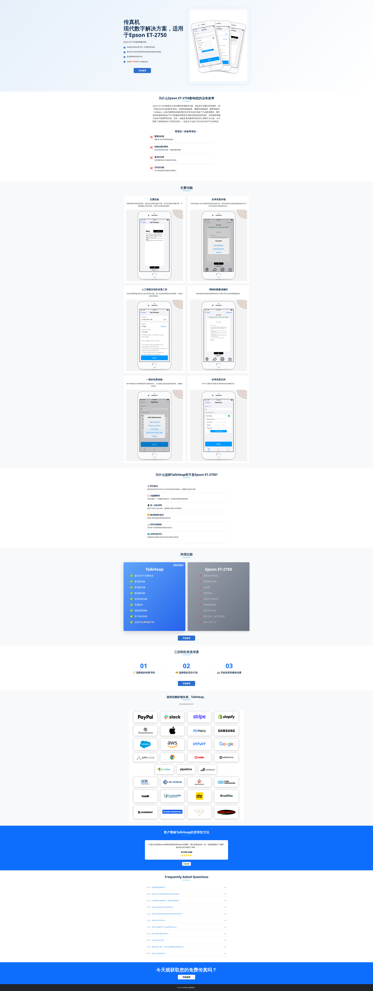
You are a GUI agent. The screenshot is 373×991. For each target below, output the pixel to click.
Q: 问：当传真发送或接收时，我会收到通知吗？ (163, 900)
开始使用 (142, 70)
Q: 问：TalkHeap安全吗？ (156, 940)
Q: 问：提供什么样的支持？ (156, 953)
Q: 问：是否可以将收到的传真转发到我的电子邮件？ (165, 914)
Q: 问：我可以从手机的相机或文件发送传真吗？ (163, 894)
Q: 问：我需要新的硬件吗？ (156, 887)
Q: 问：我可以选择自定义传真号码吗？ (160, 907)
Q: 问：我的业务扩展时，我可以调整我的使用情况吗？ (166, 947)
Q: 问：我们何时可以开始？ (156, 920)
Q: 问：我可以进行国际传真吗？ (158, 934)
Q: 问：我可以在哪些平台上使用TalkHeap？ (162, 927)
